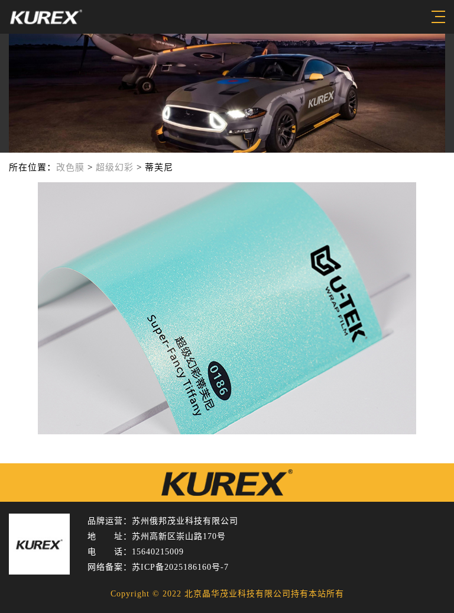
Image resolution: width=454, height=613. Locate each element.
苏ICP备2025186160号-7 (180, 567)
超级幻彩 (115, 167)
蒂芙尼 (159, 167)
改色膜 (70, 167)
